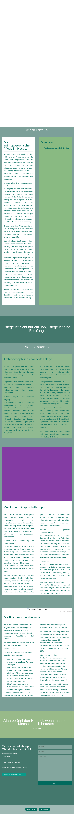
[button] (3, 474)
